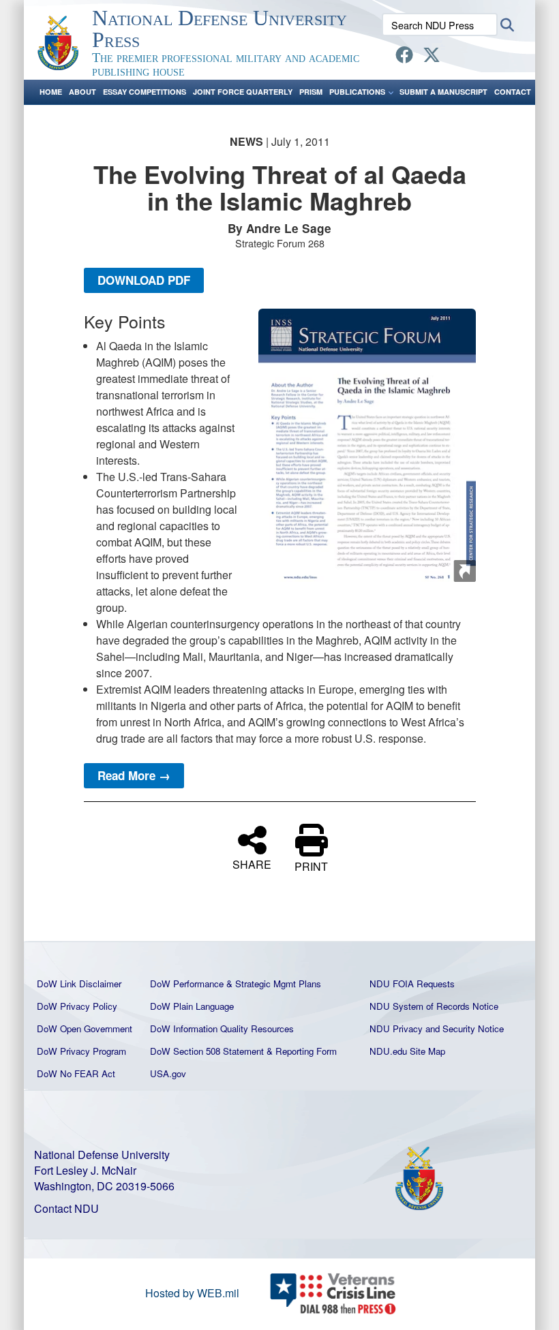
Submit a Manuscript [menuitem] (443, 92)
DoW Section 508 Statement (207, 1051)
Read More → (133, 775)
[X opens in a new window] (431, 57)
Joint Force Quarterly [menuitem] (242, 92)
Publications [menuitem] (357, 92)
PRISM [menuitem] (310, 92)
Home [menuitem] (51, 92)
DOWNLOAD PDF (143, 280)
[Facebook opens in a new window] (404, 57)
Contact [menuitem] (512, 92)
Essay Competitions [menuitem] (144, 92)
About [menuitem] (82, 92)
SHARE (251, 863)
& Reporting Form (302, 1051)
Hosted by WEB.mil (192, 1293)
